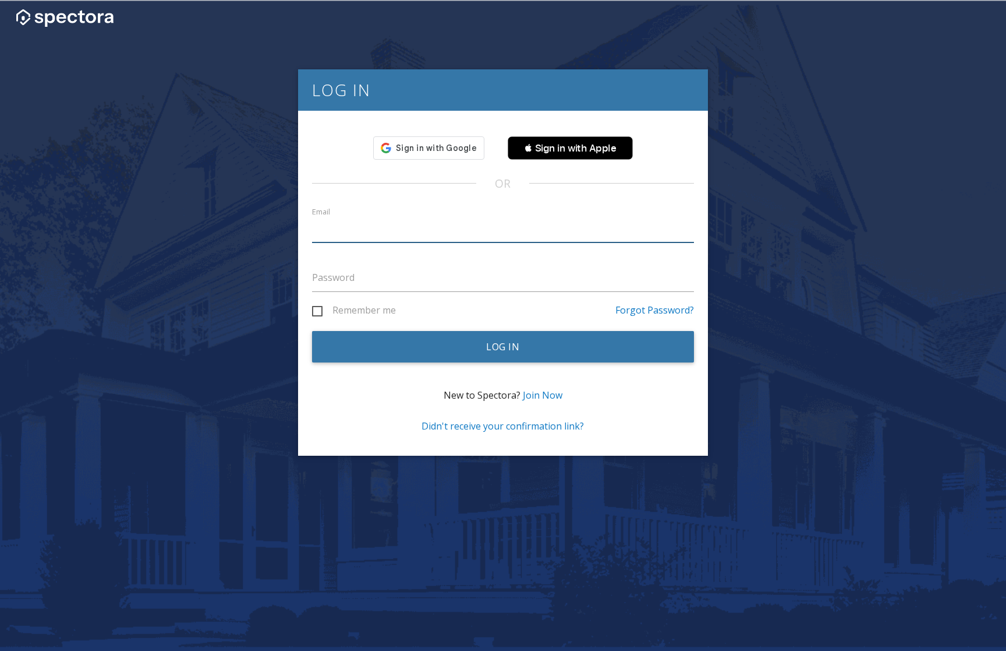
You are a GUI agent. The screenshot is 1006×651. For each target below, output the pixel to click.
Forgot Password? (654, 310)
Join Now (542, 395)
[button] (570, 148)
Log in (502, 346)
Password (333, 277)
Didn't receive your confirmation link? (502, 426)
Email (321, 212)
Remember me (364, 310)
